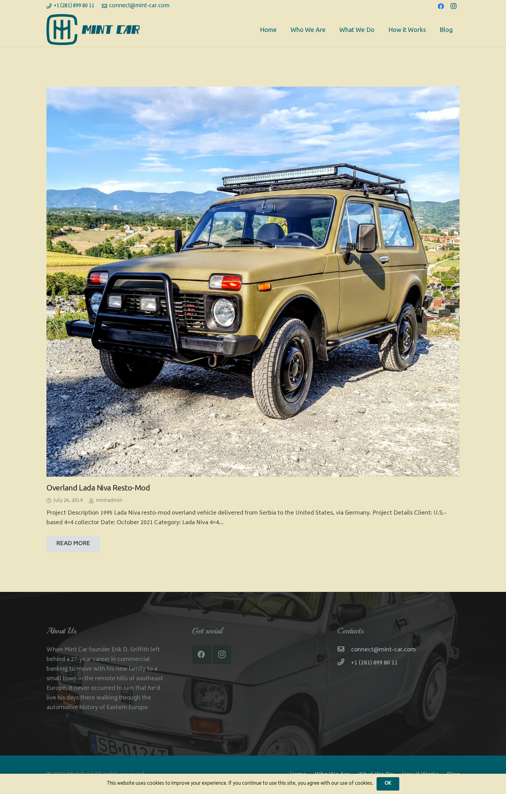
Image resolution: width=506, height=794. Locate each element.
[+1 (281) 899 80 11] (344, 663)
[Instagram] (453, 6)
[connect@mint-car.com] (344, 650)
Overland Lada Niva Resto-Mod (98, 487)
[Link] (93, 29)
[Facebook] (441, 6)
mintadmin (109, 500)
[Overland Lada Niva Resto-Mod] (253, 282)
